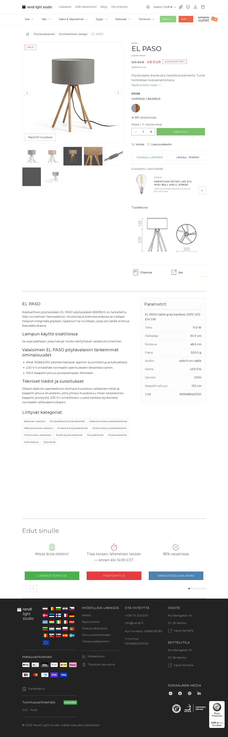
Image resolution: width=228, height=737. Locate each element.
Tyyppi (99, 19)
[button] (148, 7)
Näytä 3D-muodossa (40, 137)
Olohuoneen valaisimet (37, 435)
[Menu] (223, 703)
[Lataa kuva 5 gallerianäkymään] (113, 156)
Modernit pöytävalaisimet (73, 428)
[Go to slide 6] (202, 588)
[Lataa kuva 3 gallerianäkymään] (72, 156)
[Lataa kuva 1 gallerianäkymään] (31, 156)
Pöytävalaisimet (44, 34)
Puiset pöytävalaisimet (69, 435)
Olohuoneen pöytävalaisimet (109, 428)
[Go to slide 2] (191, 588)
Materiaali (121, 19)
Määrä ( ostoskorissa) (147, 124)
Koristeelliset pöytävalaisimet (67, 421)
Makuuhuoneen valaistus (38, 428)
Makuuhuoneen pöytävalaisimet (108, 421)
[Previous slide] (27, 93)
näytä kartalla (183, 630)
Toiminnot (144, 19)
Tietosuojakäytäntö (96, 641)
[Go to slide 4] (197, 588)
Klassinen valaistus (34, 421)
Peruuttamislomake (96, 635)
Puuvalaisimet (95, 435)
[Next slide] (118, 93)
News (166, 19)
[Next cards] (33, 588)
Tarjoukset (49, 442)
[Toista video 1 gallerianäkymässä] (31, 176)
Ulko (44, 19)
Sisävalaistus (31, 442)
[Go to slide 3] (194, 588)
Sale (183, 19)
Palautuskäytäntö (95, 628)
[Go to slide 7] (205, 588)
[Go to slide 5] (199, 588)
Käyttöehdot (91, 621)
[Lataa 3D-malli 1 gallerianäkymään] (52, 176)
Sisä (27, 19)
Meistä (86, 615)
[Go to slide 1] (189, 588)
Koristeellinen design (73, 34)
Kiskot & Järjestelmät (71, 19)
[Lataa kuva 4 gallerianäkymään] (93, 156)
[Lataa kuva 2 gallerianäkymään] (52, 156)
